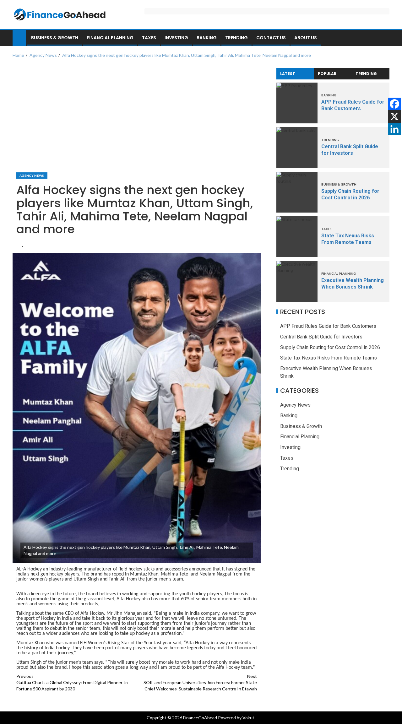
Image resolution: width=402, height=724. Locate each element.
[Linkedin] (394, 129)
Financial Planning (110, 38)
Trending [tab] (366, 73)
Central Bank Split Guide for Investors (321, 337)
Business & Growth (54, 38)
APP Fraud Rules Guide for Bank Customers (328, 326)
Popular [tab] (327, 73)
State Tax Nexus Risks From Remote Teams (328, 358)
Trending (236, 38)
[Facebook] (394, 104)
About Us (305, 38)
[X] (394, 116)
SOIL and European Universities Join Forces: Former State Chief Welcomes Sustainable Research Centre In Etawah (200, 682)
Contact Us (271, 38)
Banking (207, 38)
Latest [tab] (287, 73)
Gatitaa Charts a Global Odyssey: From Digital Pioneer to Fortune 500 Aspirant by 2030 (72, 682)
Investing (176, 38)
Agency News (31, 175)
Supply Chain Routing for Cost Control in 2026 (330, 347)
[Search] (384, 38)
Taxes (149, 38)
